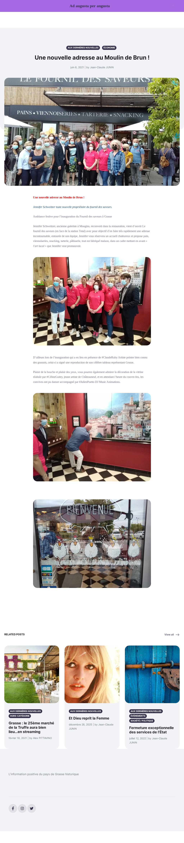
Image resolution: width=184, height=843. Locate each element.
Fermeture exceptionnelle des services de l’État (151, 730)
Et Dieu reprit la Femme (89, 718)
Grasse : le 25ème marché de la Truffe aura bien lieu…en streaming (31, 727)
